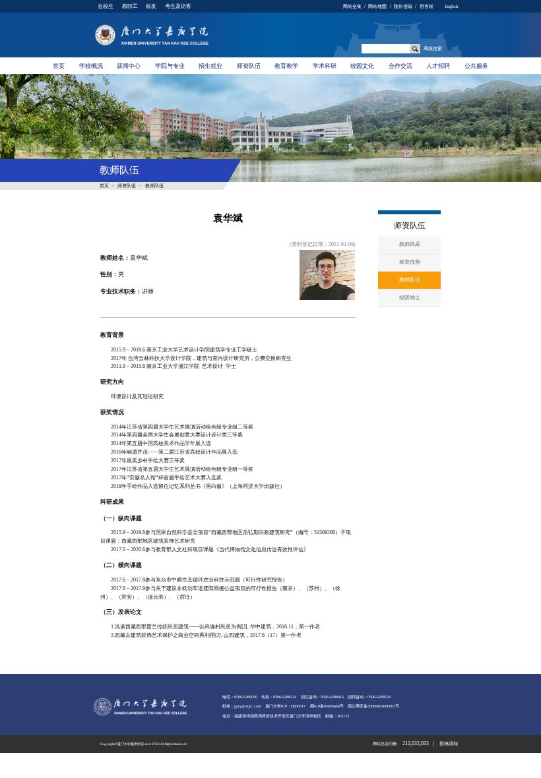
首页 (59, 66)
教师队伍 (154, 185)
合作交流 (400, 66)
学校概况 (91, 66)
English (451, 6)
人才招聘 (438, 66)
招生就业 (210, 66)
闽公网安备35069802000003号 (373, 706)
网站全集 (352, 6)
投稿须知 (448, 743)
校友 (151, 6)
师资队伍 (249, 66)
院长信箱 (403, 6)
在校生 (105, 6)
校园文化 (362, 66)
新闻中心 (129, 66)
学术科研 (324, 66)
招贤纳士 (409, 298)
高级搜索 (433, 48)
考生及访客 (178, 6)
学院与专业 (170, 66)
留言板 (426, 6)
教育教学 (286, 66)
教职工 (130, 6)
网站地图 (377, 6)
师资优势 (409, 262)
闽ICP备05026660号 (327, 706)
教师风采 (409, 244)
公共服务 (476, 66)
